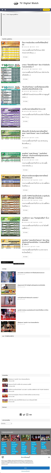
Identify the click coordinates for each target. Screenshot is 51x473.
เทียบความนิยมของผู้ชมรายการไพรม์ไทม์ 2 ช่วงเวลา (35, 176)
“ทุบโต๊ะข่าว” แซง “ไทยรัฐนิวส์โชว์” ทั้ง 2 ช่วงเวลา (35, 219)
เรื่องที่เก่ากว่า (5, 262)
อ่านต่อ (26, 57)
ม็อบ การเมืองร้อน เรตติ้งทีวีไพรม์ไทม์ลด (35, 43)
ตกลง (25, 468)
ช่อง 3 (3, 448)
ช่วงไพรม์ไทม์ (4, 446)
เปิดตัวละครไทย (24, 453)
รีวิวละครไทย (24, 448)
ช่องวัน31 (13, 448)
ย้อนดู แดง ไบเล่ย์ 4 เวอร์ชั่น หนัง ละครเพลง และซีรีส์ (19, 384)
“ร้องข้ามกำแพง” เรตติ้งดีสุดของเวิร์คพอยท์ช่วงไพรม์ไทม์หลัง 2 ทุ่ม (35, 88)
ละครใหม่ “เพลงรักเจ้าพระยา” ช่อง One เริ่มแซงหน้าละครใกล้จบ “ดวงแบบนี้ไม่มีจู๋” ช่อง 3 (35, 242)
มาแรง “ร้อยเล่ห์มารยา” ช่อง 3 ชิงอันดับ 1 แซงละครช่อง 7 (36, 65)
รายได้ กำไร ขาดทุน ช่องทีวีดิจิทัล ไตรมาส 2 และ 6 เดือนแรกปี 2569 (22, 400)
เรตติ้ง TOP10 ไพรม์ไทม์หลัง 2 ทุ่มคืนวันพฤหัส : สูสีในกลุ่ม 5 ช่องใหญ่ (36, 196)
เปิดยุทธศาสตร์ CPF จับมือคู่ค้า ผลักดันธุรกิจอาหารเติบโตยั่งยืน (31, 285)
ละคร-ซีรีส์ (3, 449)
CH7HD (23, 444)
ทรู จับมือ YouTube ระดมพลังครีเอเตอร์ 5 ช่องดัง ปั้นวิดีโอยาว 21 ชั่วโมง (33, 310)
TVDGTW (33, 46)
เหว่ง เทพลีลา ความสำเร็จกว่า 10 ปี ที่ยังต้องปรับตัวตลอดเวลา (31, 272)
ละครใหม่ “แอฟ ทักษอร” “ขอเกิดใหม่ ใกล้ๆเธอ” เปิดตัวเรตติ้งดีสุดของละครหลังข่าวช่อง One (35, 155)
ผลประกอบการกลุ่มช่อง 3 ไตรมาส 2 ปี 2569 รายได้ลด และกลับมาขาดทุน (23, 394)
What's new (4, 444)
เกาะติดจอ (3, 451)
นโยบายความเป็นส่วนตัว (25, 471)
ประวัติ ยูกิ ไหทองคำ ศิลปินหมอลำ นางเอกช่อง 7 (28, 297)
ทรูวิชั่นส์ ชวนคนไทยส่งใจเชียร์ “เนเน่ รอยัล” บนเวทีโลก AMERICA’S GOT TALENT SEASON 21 (28, 389)
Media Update (14, 444)
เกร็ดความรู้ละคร (14, 451)
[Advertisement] (26, 25)
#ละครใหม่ (3, 442)
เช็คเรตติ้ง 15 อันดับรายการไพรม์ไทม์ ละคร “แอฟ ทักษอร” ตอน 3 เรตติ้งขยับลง (35, 133)
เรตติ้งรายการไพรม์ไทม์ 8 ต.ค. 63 (34, 109)
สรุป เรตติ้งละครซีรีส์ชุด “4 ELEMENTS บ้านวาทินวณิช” (45, 452)
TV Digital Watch (34, 69)
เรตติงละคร (44, 448)
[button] (49, 457)
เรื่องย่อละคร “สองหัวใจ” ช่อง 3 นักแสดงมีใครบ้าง (28, 322)
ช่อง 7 (43, 444)
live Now (46, 9)
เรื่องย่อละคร (4, 453)
